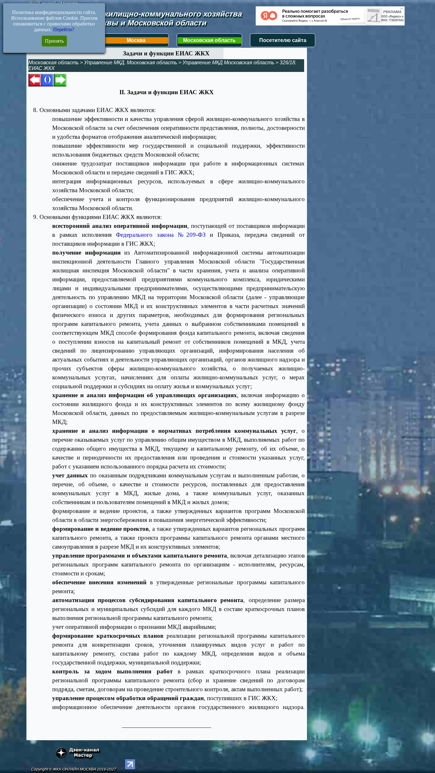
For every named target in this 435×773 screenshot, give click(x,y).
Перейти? (63, 29)
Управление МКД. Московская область (130, 62)
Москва (136, 40)
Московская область (209, 40)
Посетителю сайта (282, 40)
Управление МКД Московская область (228, 62)
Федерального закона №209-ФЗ (160, 234)
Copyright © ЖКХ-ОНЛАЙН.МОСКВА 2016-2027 (73, 769)
